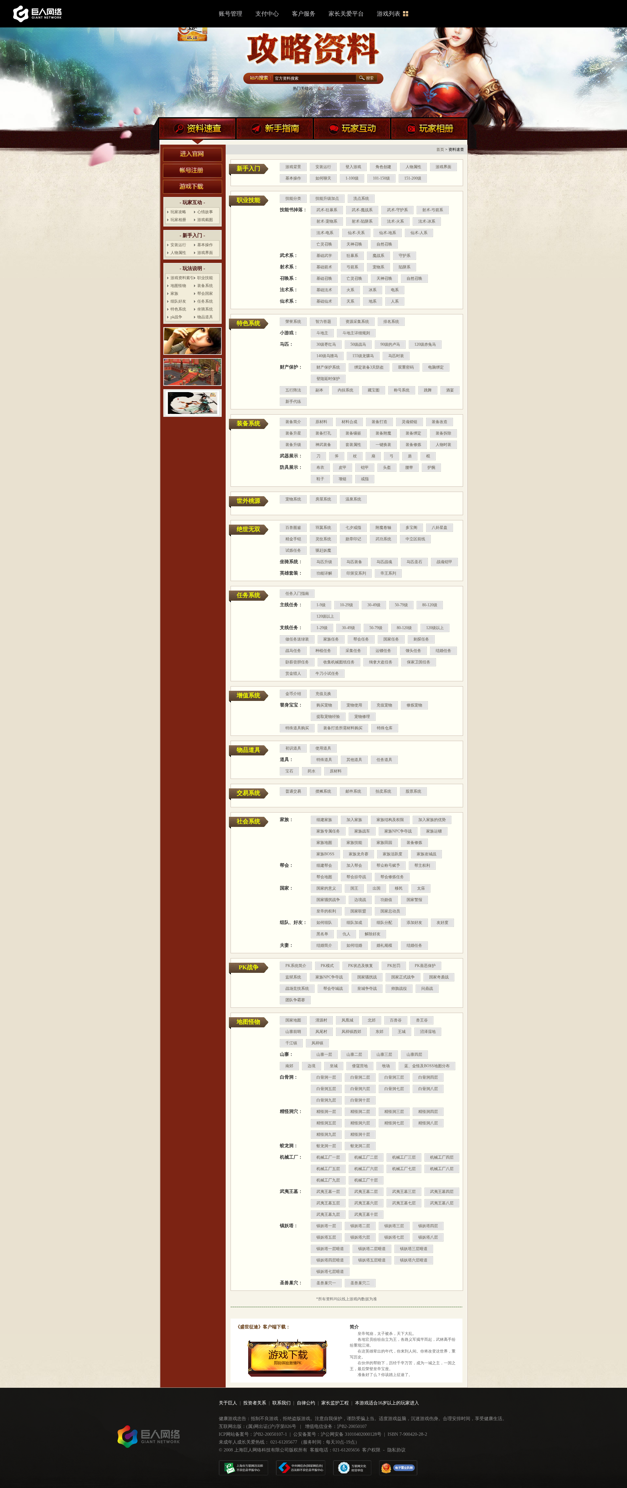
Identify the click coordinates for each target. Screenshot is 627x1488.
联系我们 (281, 1403)
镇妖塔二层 (360, 1226)
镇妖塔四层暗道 (330, 1260)
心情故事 (205, 212)
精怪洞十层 (360, 1134)
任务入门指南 (297, 593)
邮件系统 (353, 791)
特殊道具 (324, 759)
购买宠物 (324, 705)
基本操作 (205, 245)
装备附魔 (383, 433)
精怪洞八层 (428, 1123)
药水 (311, 771)
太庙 (421, 888)
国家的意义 (326, 888)
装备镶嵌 (353, 433)
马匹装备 (354, 562)
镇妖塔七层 (394, 1237)
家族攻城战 (426, 854)
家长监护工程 (335, 1403)
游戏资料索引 (182, 278)
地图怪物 (178, 285)
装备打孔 (323, 433)
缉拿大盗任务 (381, 662)
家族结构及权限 (390, 819)
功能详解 (324, 573)
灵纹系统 (323, 539)
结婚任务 (443, 650)
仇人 (346, 934)
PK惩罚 (393, 965)
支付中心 (267, 13)
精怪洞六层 (360, 1123)
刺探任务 (421, 639)
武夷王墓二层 (366, 1191)
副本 (319, 390)
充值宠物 (384, 705)
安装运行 (178, 245)
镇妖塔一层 (326, 1226)
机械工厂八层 (442, 1168)
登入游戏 (353, 167)
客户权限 (371, 1450)
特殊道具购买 (297, 728)
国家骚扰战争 (328, 899)
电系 (395, 290)
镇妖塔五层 (326, 1237)
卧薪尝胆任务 (297, 662)
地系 (373, 301)
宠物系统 (293, 499)
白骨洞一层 (326, 1077)
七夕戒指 (353, 527)
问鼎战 (427, 988)
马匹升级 (324, 562)
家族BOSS (325, 854)
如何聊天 (323, 178)
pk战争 (176, 317)
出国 (376, 888)
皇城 (334, 1066)
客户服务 (303, 13)
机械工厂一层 (328, 1157)
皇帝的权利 (326, 911)
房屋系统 (323, 499)
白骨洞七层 (394, 1088)
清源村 (321, 1020)
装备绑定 (413, 433)
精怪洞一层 (326, 1111)
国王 (354, 888)
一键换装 (383, 444)
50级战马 (358, 344)
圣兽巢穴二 (360, 1283)
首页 (440, 149)
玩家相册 (429, 132)
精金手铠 (293, 539)
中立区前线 (415, 539)
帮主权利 (422, 865)
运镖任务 (383, 650)
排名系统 (391, 321)
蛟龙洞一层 (326, 1146)
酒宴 (450, 390)
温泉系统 (353, 499)
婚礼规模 (384, 945)
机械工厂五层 (328, 1168)
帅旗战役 (399, 988)
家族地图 (324, 842)
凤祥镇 (317, 1043)
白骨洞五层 (326, 1088)
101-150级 (381, 178)
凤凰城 (347, 1020)
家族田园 (384, 842)
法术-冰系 (426, 221)
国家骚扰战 (367, 977)
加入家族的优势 (432, 819)
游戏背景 (293, 167)
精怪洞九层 (326, 1134)
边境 (311, 1066)
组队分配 (384, 922)
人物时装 (443, 444)
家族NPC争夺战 (398, 831)
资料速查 (197, 132)
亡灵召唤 (324, 244)
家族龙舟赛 (358, 854)
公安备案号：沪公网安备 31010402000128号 (337, 1434)
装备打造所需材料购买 (342, 728)
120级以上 (325, 616)
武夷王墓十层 (366, 1214)
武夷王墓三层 (404, 1191)
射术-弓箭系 (432, 210)
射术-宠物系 (326, 221)
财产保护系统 (328, 367)
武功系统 (383, 539)
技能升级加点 (327, 198)
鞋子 (320, 479)
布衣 (320, 467)
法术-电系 (324, 232)
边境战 (360, 899)
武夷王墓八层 (442, 1203)
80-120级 (429, 605)
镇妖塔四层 (428, 1226)
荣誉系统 (293, 321)
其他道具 (354, 759)
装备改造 (439, 421)
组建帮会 (324, 865)
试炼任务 (293, 550)
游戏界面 (205, 252)
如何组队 (324, 922)
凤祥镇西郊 (351, 1031)
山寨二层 (354, 1054)
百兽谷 (396, 1020)
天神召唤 (354, 244)
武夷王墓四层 (442, 1191)
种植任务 (323, 650)
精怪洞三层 (394, 1111)
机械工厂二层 (366, 1157)
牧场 (386, 1066)
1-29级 (322, 627)
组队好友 (178, 301)
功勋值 (386, 899)
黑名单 (322, 934)
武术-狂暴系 (326, 210)
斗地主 (322, 333)
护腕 (431, 467)
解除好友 (372, 934)
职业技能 (205, 278)
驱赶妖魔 (323, 550)
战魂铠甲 (444, 562)
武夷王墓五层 (328, 1203)
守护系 (404, 255)
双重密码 (406, 367)
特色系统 (178, 309)
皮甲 (342, 467)
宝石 (289, 771)
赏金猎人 (293, 673)
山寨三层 (384, 1054)
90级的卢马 (390, 344)
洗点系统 (361, 198)
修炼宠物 (414, 705)
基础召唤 (324, 278)
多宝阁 (411, 527)
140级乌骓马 (327, 356)
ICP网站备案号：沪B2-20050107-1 (253, 1434)
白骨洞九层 (326, 1100)
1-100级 (352, 178)
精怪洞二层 (360, 1111)
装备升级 (293, 444)
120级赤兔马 (425, 344)
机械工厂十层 (366, 1180)
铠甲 (365, 467)
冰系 (373, 290)
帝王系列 (388, 573)
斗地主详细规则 (356, 333)
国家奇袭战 (439, 977)
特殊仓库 (385, 728)
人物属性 (178, 252)
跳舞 (428, 390)
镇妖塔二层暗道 (372, 1248)
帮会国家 (205, 293)
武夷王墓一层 (328, 1191)
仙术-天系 (356, 232)
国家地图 (293, 1020)
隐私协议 (396, 1450)
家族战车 (362, 831)
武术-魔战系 (362, 210)
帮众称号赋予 (388, 865)
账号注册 (192, 171)
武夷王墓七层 (404, 1203)
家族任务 (331, 639)
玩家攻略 (178, 212)
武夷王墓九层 (328, 1214)
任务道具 (384, 759)
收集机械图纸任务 (339, 662)
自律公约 (306, 1403)
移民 (399, 888)
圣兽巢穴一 (326, 1283)
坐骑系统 (205, 309)
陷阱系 (404, 267)
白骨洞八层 (428, 1088)
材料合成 (349, 421)
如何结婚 (354, 945)
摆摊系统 (323, 791)
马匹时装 (396, 356)
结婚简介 (324, 945)
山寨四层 (414, 1054)
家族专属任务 (328, 831)
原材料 (321, 421)
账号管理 (230, 13)
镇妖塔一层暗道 (330, 1248)
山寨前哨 (293, 1031)
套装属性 (353, 444)
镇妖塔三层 (394, 1226)
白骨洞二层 (360, 1077)
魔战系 (378, 255)
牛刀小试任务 (327, 673)
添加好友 (414, 922)
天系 (350, 301)
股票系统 (413, 791)
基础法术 (324, 290)
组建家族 (324, 819)
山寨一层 (324, 1054)
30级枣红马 (326, 344)
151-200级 (412, 178)
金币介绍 (293, 693)
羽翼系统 (323, 527)
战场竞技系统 (297, 988)
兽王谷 (422, 1020)
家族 (174, 293)
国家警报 (414, 899)
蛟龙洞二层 (360, 1146)
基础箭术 (324, 267)
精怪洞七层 (394, 1123)
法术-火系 (395, 221)
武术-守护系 (397, 210)
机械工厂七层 (404, 1168)
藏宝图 (373, 390)
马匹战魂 (384, 562)
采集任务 (353, 650)
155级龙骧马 (363, 356)
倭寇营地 (360, 1066)
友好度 (442, 922)
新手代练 (293, 401)
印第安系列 (356, 573)
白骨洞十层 (360, 1100)
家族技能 (354, 842)
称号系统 (402, 390)
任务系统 (205, 301)
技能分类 (293, 198)
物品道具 (205, 317)
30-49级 (373, 605)
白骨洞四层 (428, 1077)
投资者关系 (254, 1403)
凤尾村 (321, 1031)
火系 (350, 290)
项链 (342, 479)
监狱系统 (293, 977)
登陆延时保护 (328, 378)
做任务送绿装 (297, 639)
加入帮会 (354, 865)
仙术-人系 (418, 232)
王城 (402, 1031)
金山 (321, 88)
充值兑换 (323, 693)
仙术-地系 (387, 232)
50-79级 (401, 605)
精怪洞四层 (428, 1111)
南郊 (289, 1066)
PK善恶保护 (425, 965)
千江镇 (291, 1043)
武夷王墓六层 (366, 1203)
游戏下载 (192, 187)
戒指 (365, 479)
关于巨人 (228, 1403)
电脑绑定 (436, 367)
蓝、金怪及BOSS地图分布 (427, 1066)
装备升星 (293, 433)
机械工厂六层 (366, 1168)
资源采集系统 (357, 321)
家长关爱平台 (346, 13)
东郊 (379, 1031)
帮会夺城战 (333, 988)
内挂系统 (345, 390)
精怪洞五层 (326, 1123)
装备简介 (293, 421)
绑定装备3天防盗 (369, 367)
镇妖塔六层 (360, 1237)
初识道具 (293, 748)
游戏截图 (205, 219)
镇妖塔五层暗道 (372, 1260)
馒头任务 (413, 650)
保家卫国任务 (418, 662)
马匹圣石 (414, 562)
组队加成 (354, 922)
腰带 (409, 467)
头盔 (387, 467)
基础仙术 (324, 301)
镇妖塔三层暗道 (413, 1248)
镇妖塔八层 (428, 1237)
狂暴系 (352, 255)
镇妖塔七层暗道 (330, 1271)
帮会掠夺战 (356, 877)
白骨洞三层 (394, 1077)
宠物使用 (354, 705)
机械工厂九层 (328, 1180)
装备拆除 (443, 433)
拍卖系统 (383, 791)
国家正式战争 (403, 977)
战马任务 (293, 650)
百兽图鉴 (293, 527)
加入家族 (354, 819)
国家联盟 (358, 911)
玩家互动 (352, 132)
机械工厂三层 (404, 1157)
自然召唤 (384, 244)
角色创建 (383, 167)
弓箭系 (352, 267)
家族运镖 (434, 831)
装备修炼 (413, 444)
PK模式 (327, 965)
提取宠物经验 (328, 716)
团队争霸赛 (295, 1000)
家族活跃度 (392, 854)
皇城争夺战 (367, 988)
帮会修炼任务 (392, 877)
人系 (395, 301)
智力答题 (323, 321)
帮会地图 (324, 877)
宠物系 (378, 267)
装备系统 (205, 285)
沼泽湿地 (428, 1031)
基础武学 (324, 255)
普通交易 (293, 791)
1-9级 (321, 605)
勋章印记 (353, 539)
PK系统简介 (295, 965)
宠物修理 (362, 716)
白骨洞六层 (360, 1088)
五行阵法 (293, 390)
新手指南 (275, 132)
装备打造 (379, 421)
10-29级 (346, 605)
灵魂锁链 (409, 421)
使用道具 (323, 748)
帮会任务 (361, 639)
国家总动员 (390, 911)
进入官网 (192, 155)
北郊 (372, 1020)
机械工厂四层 (442, 1157)
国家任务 (391, 639)
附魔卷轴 (383, 527)
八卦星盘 (439, 527)
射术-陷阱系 (362, 221)
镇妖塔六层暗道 (413, 1260)
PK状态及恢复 (360, 965)
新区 (330, 88)
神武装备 (323, 444)
